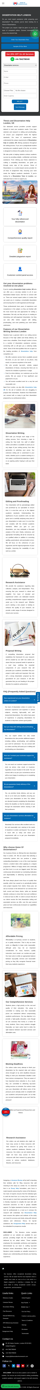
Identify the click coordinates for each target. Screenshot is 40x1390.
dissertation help (27, 351)
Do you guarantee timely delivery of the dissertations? (17, 785)
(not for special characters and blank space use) (18, 87)
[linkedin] (13, 1366)
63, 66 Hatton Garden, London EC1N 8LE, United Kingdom (19, 1344)
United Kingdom (26, 1298)
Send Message (20, 107)
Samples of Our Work (20, 46)
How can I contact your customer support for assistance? (19, 757)
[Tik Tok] (32, 1366)
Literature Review (17, 1180)
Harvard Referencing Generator (8, 1317)
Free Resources (7, 1311)
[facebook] (4, 1366)
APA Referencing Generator (10, 1323)
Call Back (38, 696)
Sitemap (24, 1325)
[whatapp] (35, 34)
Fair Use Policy (26, 1311)
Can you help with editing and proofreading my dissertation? (18, 728)
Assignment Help (19, 1223)
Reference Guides (8, 1298)
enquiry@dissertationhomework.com (17, 1356)
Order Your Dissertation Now (20, 39)
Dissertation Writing (8, 1307)
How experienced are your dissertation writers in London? (17, 699)
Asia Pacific (25, 1302)
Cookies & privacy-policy (29, 1316)
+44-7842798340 (22, 59)
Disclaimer (25, 1329)
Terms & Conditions (27, 1320)
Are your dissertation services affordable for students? (18, 817)
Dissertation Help (31, 1212)
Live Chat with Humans (11, 1386)
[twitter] (9, 1366)
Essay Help (15, 1188)
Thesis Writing (7, 1327)
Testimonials (25, 1333)
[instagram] (18, 1366)
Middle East (25, 1307)
